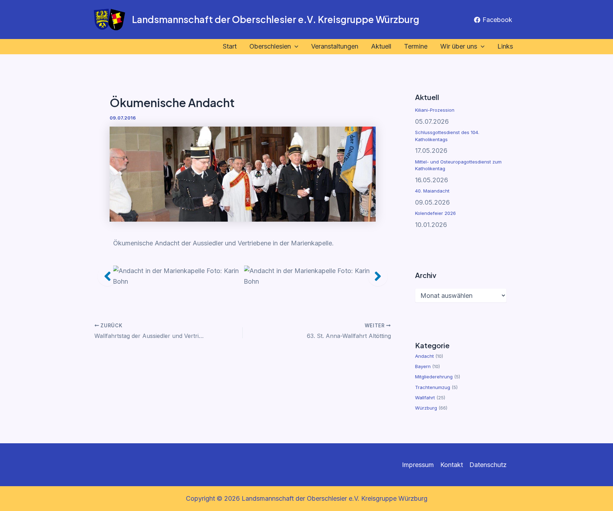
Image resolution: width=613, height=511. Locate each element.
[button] (294, 46)
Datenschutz (488, 464)
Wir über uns (458, 46)
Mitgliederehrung (434, 376)
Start (230, 46)
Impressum (418, 464)
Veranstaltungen (334, 46)
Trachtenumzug (432, 387)
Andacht (424, 356)
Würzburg (426, 408)
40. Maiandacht (432, 191)
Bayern (423, 366)
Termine (415, 46)
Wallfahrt (425, 397)
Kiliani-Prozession (434, 110)
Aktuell (381, 46)
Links (505, 46)
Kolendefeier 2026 (435, 213)
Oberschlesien (270, 46)
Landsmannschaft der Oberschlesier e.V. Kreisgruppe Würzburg (275, 19)
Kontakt (451, 464)
